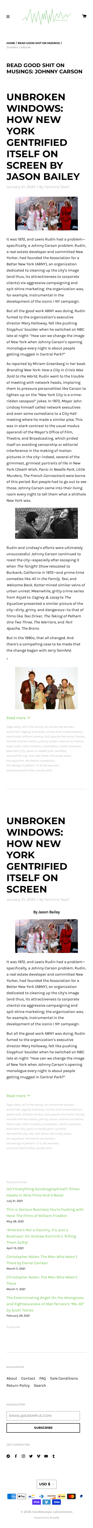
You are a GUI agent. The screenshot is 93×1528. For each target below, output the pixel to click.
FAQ (42, 1378)
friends (80, 736)
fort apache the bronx (59, 736)
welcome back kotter (20, 770)
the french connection (40, 760)
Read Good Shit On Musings (39, 43)
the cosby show (60, 756)
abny (17, 727)
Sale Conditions (64, 1378)
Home (10, 43)
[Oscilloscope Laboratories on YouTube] (46, 1456)
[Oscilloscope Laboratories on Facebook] (16, 1456)
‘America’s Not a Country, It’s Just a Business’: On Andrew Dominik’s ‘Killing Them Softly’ (41, 1236)
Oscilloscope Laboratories (52, 1512)
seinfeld (60, 751)
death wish (13, 736)
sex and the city (16, 756)
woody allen (44, 770)
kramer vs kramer (71, 741)
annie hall (13, 732)
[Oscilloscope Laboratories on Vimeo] (38, 1456)
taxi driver (42, 756)
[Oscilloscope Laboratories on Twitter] (31, 1456)
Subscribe (13, 1327)
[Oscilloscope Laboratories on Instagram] (23, 1456)
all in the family (32, 727)
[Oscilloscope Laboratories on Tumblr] (53, 1456)
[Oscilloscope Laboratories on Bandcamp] (8, 1456)
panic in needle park (40, 751)
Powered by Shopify (46, 1517)
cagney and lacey (33, 732)
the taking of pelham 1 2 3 (23, 765)
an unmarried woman (59, 727)
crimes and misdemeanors (64, 732)
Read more (16, 718)
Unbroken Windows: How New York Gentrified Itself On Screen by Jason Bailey (43, 136)
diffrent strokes (32, 736)
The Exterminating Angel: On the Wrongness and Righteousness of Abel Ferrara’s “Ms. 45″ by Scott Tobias (45, 1304)
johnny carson (48, 741)
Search (40, 1385)
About (11, 1378)
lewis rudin (13, 746)
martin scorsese (70, 746)
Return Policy (18, 1385)
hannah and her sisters (21, 741)
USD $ (44, 1484)
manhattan (50, 746)
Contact (28, 1378)
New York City (15, 751)
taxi (31, 756)
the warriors (51, 765)
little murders (31, 746)
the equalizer (15, 760)
